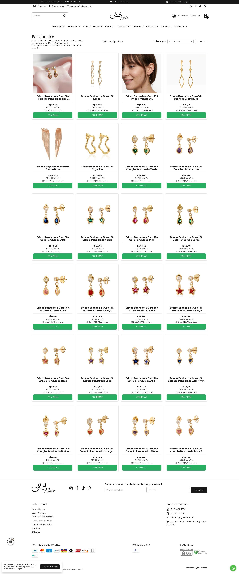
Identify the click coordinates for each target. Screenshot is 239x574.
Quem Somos (38, 509)
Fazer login (195, 16)
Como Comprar (39, 513)
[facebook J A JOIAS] (195, 6)
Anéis (85, 26)
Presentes (72, 26)
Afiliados (36, 532)
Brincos (96, 26)
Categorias (179, 26)
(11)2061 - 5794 (58, 6)
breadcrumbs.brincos (49, 40)
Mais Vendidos (58, 26)
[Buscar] (64, 15)
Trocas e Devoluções (42, 520)
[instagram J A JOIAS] (191, 6)
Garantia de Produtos (42, 524)
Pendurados (60, 43)
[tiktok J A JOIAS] (200, 6)
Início (34, 40)
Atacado (36, 528)
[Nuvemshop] (196, 568)
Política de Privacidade (43, 517)
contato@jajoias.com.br (81, 6)
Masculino (150, 26)
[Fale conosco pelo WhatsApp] (233, 568)
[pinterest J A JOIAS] (205, 6)
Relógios (164, 26)
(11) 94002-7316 (177, 509)
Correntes (122, 26)
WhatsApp (41, 6)
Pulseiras (137, 26)
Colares (108, 26)
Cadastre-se (182, 16)
